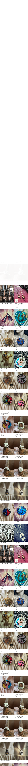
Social (2, 741)
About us (3, 738)
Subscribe (24, 721)
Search (2, 736)
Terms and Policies (14, 762)
